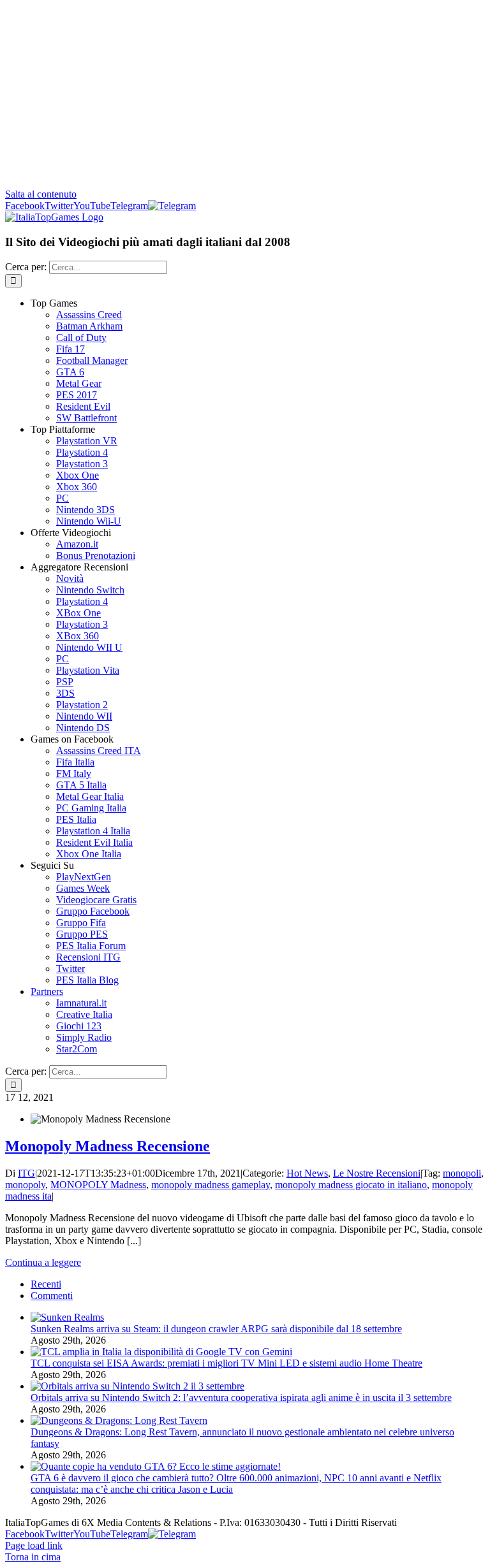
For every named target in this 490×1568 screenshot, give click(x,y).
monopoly (25, 1184)
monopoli (462, 1173)
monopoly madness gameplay (210, 1184)
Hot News (307, 1173)
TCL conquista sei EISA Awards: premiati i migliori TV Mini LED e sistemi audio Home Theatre (226, 1363)
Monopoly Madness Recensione (107, 1146)
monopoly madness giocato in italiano (351, 1184)
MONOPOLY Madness (98, 1184)
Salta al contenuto (41, 194)
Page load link (34, 1545)
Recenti (46, 1284)
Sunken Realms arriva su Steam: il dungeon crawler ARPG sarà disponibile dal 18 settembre (216, 1328)
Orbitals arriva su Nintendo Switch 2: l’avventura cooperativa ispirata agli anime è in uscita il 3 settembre (241, 1397)
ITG (26, 1173)
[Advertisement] (245, 94)
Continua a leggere (43, 1262)
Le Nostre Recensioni (376, 1173)
